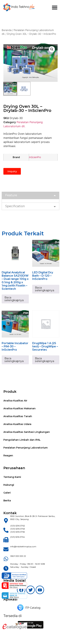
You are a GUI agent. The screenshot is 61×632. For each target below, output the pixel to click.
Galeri (7, 492)
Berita (7, 500)
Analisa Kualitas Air (15, 400)
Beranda (7, 30)
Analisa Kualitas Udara (17, 424)
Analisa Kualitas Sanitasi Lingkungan (26, 431)
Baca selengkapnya (14, 299)
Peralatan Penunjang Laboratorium (25, 447)
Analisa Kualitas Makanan (19, 408)
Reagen (8, 455)
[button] (52, 49)
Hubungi (8, 484)
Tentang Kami (12, 477)
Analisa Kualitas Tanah (17, 416)
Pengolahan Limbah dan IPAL (22, 439)
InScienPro (35, 157)
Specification (15, 206)
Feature (11, 195)
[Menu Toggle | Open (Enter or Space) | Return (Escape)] (55, 7)
